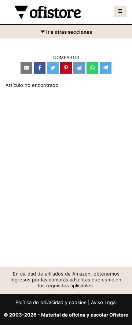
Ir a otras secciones (66, 33)
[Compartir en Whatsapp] (92, 68)
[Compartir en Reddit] (79, 68)
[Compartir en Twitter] (53, 68)
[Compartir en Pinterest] (66, 68)
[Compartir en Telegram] (105, 68)
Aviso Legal (104, 302)
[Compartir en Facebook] (39, 68)
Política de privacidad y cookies (51, 302)
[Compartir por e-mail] (26, 68)
